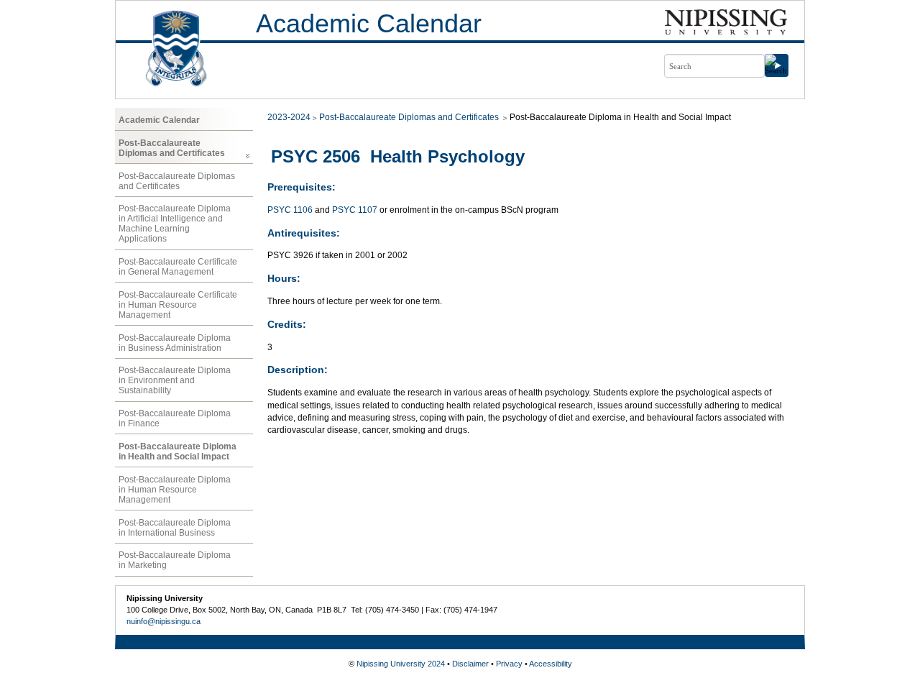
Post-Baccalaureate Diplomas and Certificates (172, 148)
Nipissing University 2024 (400, 663)
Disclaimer (470, 663)
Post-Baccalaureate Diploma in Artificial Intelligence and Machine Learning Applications (175, 223)
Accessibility (550, 663)
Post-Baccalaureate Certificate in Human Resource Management (178, 305)
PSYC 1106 (290, 210)
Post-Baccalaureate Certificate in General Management (178, 267)
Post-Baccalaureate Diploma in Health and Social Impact (177, 451)
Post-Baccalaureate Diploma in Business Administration (175, 343)
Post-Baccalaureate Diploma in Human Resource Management (175, 490)
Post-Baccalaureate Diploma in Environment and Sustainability (175, 380)
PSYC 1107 (354, 210)
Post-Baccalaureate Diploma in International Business (175, 528)
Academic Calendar (369, 23)
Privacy (509, 663)
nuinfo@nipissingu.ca (163, 621)
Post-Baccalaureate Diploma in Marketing (175, 560)
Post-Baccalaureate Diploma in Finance (175, 418)
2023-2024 (288, 117)
